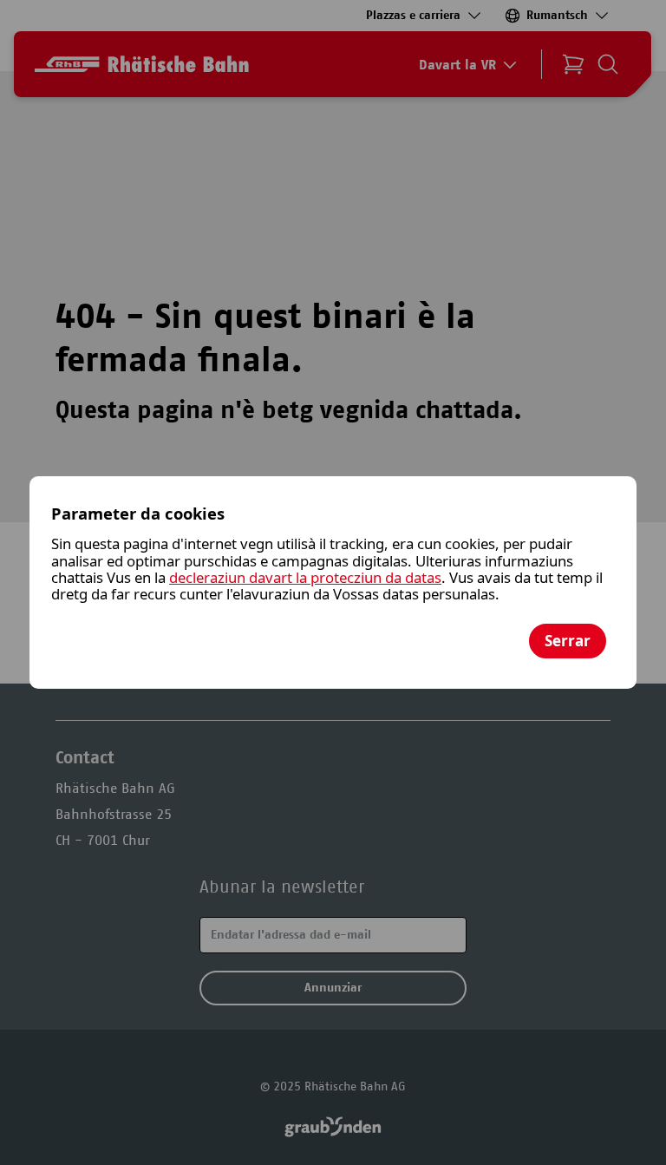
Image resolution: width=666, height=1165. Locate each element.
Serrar (568, 641)
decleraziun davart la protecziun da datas (305, 577)
